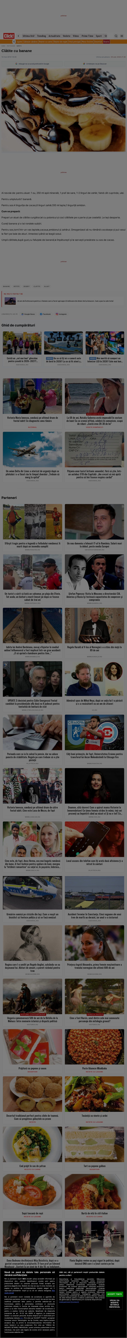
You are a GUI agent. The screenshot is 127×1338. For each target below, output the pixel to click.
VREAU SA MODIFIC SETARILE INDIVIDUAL (114, 1303)
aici (21, 1318)
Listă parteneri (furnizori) (69, 1302)
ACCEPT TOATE (115, 1294)
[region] (63, 1303)
